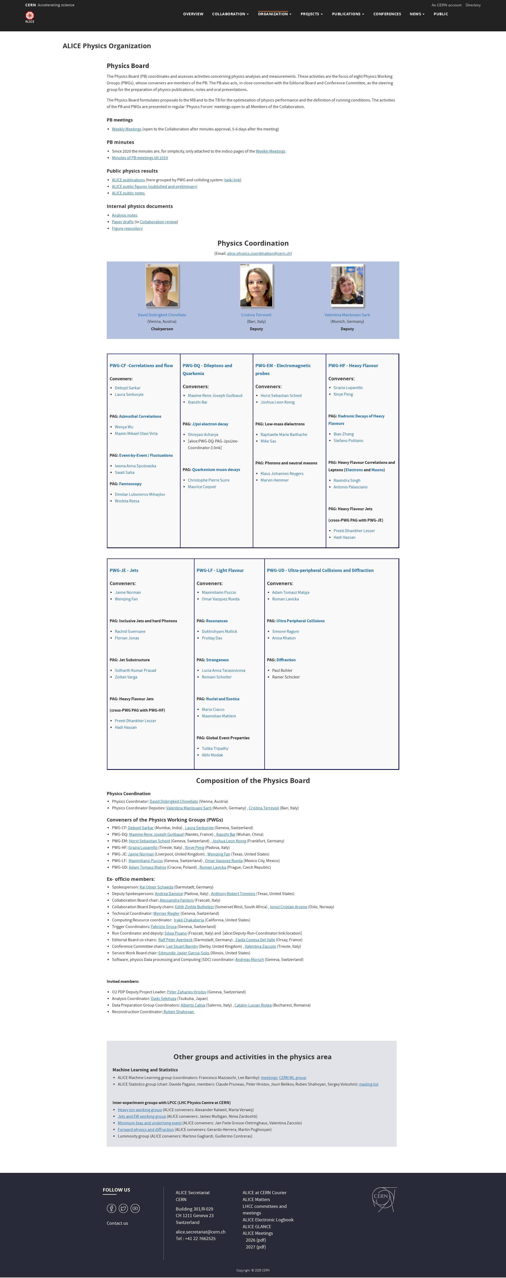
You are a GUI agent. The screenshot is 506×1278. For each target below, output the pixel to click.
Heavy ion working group (140, 1110)
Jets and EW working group (142, 1117)
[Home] (29, 17)
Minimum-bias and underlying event (150, 1123)
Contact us (117, 1223)
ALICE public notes (128, 194)
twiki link (232, 180)
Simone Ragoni (285, 632)
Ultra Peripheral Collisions (300, 621)
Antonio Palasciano (351, 487)
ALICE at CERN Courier (264, 1193)
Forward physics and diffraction (146, 1130)
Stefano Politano (348, 441)
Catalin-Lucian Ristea (253, 1006)
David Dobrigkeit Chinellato (162, 315)
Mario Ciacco (213, 710)
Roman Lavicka (285, 599)
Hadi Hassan (345, 538)
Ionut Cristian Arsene (288, 907)
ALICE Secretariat (193, 1193)
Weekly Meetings (127, 130)
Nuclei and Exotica (222, 699)
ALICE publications (128, 180)
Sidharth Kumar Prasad (135, 671)
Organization (273, 13)
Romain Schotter (217, 677)
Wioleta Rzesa (127, 501)
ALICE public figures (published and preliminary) (154, 187)
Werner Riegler (166, 914)
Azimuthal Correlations (140, 416)
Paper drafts (123, 222)
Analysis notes (124, 216)
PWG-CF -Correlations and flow (141, 365)
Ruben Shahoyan (179, 1012)
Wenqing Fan (126, 599)
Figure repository (127, 229)
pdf (261, 1240)
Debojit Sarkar (127, 388)
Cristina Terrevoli (256, 315)
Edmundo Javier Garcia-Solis (184, 953)
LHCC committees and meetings (265, 1210)
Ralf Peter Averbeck (175, 940)
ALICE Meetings (258, 1233)
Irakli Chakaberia (189, 920)
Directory (473, 5)
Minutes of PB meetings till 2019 (140, 158)
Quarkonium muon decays (216, 469)
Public (441, 13)
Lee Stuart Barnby (182, 947)
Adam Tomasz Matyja (290, 593)
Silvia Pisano (175, 934)
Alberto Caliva (193, 1006)
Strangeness (217, 660)
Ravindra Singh (347, 481)
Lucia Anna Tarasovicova (223, 671)
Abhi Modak (212, 755)
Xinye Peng (343, 395)
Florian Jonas (127, 638)
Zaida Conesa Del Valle (255, 940)
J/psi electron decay (210, 424)
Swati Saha (124, 473)
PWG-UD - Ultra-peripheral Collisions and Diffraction (320, 570)
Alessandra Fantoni (177, 901)
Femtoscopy (130, 484)
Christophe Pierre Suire (209, 481)
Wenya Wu (124, 427)
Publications (346, 13)
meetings (269, 1078)
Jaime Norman (128, 593)
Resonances (217, 621)
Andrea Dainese (169, 894)
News (415, 13)
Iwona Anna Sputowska (135, 466)
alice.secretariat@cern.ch (201, 1232)
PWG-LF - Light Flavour (220, 570)
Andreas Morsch (249, 960)
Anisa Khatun (284, 638)
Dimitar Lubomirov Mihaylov (140, 495)
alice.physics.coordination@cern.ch (259, 254)
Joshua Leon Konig (278, 403)
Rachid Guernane (130, 632)
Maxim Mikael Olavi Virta (136, 434)
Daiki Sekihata (163, 999)
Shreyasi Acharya (203, 435)
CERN (49, 4)
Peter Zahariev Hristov (186, 992)
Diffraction (286, 660)
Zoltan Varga (126, 677)
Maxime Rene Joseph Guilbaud (215, 396)
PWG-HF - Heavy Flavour (353, 365)
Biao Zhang (344, 434)
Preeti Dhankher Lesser (354, 531)
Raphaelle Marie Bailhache (284, 435)
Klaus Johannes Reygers (282, 474)
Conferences (387, 13)
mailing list (368, 1085)
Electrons (354, 470)
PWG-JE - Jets (124, 570)
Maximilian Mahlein (219, 716)
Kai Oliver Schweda (156, 888)
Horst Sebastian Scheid (281, 396)
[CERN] (384, 1199)
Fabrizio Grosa (164, 927)
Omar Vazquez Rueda (221, 599)
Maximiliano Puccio (219, 593)
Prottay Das (212, 638)
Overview (193, 13)
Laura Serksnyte (129, 395)
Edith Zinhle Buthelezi (194, 907)
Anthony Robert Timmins (233, 894)
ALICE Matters (256, 1200)
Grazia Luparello (348, 388)
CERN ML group (292, 1078)
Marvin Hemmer (275, 481)
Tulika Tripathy (215, 749)
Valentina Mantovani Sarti (347, 315)
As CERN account (446, 5)
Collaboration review (158, 222)
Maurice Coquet (202, 487)
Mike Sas (268, 442)
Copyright (243, 1270)
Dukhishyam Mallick (219, 632)
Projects (310, 13)
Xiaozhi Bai (197, 403)
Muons (377, 470)
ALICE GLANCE (257, 1227)
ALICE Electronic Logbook (268, 1220)
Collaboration (228, 13)
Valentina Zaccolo (260, 947)
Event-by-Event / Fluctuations (146, 455)
